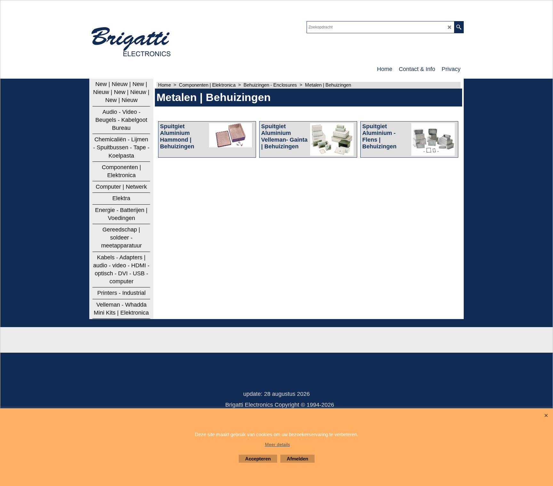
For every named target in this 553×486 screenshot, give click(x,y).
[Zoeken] (458, 27)
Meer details (277, 444)
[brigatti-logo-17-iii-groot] (131, 40)
